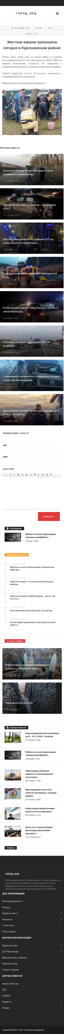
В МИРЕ (6, 995)
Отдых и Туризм (10, 969)
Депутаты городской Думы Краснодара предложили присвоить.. (39, 830)
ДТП (36, 33)
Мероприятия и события (14, 957)
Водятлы (6, 1001)
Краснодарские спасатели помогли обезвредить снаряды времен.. (41, 793)
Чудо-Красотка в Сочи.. (19, 702)
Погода (6, 907)
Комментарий (7, 469)
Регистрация (8, 931)
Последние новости (12, 901)
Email (5, 457)
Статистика (8, 925)
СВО (4, 989)
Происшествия (9, 945)
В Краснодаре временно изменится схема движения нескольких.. (39, 774)
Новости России (10, 983)
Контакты (7, 919)
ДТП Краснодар (10, 951)
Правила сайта (9, 913)
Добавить (48, 516)
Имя (5, 445)
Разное (5, 1008)
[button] (2, 475)
